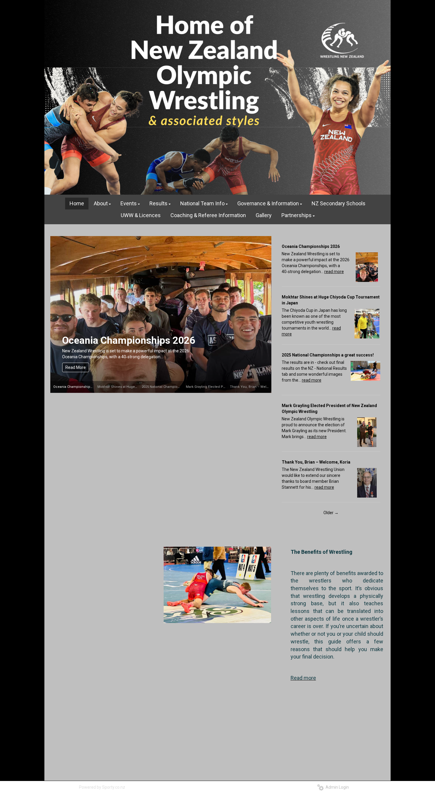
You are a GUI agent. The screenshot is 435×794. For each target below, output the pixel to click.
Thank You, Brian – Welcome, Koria (258, 387)
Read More (75, 367)
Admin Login (336, 787)
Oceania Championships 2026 (128, 340)
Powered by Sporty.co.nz (102, 787)
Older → (331, 512)
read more (334, 271)
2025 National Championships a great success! (178, 387)
